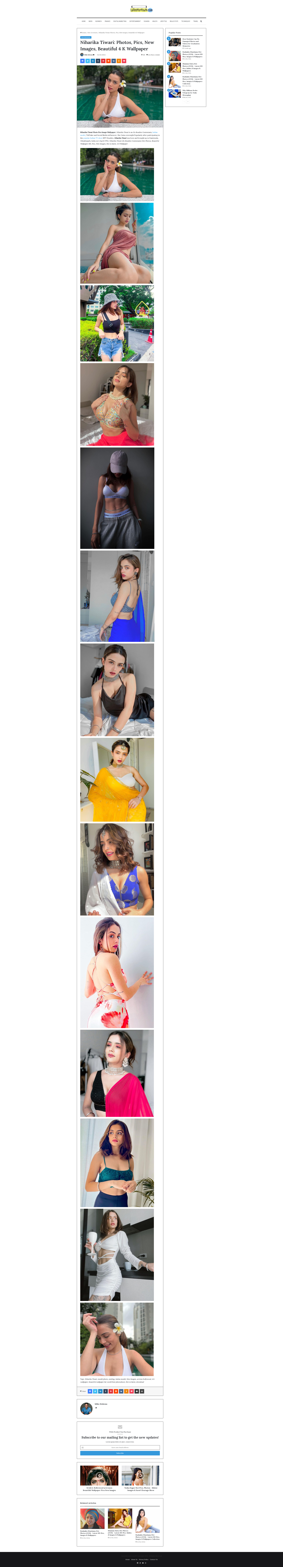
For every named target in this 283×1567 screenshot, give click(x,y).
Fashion (146, 21)
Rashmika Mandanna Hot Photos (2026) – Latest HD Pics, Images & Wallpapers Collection (148, 1537)
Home (84, 21)
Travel (195, 21)
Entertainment (135, 21)
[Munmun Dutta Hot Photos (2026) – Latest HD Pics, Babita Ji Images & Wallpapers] (120, 1519)
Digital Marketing (119, 21)
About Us (134, 1559)
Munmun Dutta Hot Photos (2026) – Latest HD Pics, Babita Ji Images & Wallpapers (119, 1533)
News (90, 21)
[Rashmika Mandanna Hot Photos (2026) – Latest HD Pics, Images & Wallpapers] (92, 1519)
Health (154, 21)
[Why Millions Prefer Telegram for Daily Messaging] (175, 93)
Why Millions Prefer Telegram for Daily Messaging (190, 92)
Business (99, 21)
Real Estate (174, 21)
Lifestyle (163, 21)
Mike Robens (88, 55)
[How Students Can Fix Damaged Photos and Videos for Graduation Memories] (175, 42)
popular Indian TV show (92, 138)
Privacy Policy (143, 1559)
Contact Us (154, 1559)
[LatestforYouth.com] (142, 9)
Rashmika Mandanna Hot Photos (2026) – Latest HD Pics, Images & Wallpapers (92, 1533)
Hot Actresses (92, 33)
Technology (185, 21)
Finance (107, 21)
